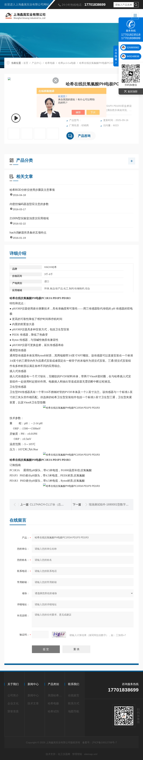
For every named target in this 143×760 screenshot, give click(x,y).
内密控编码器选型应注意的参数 (29, 204)
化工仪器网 (64, 754)
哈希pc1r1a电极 (67, 63)
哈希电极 (50, 63)
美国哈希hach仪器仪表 (55, 695)
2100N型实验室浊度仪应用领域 (29, 218)
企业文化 (13, 703)
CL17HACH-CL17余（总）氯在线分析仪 (55, 504)
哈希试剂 (53, 711)
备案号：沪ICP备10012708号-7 (99, 742)
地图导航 (73, 711)
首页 (25, 63)
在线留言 (73, 695)
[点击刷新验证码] (59, 635)
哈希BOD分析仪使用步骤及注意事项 (32, 189)
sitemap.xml (90, 754)
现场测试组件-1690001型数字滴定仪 (111, 504)
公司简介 (13, 695)
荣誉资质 (13, 711)
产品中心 (37, 63)
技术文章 (33, 703)
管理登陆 (77, 754)
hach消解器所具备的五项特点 (28, 232)
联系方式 (73, 703)
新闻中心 (33, 695)
